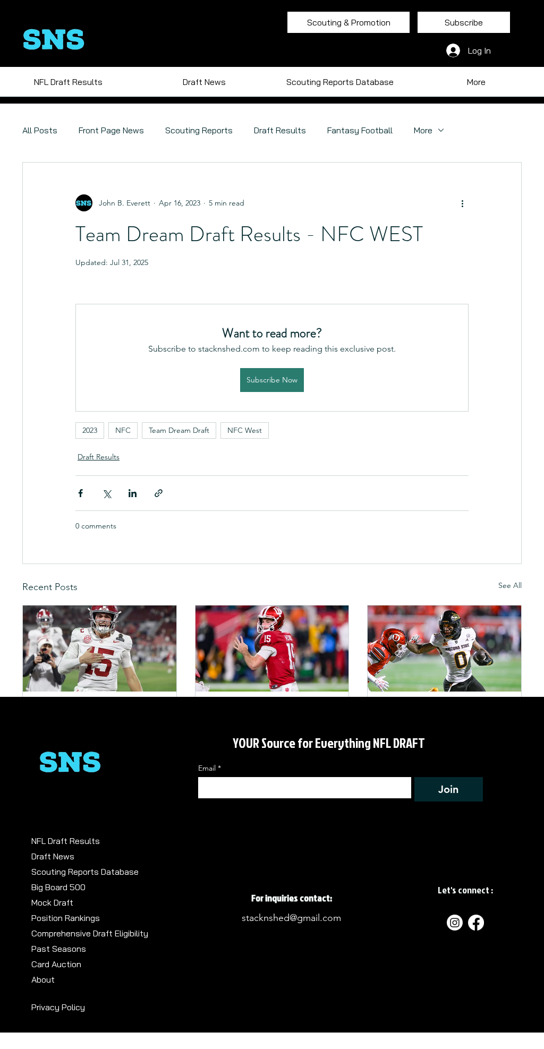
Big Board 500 (58, 887)
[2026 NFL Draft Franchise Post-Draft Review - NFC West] (99, 648)
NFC (123, 430)
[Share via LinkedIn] (133, 493)
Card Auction (56, 964)
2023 (89, 430)
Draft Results (280, 130)
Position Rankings (65, 917)
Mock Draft (52, 902)
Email (209, 768)
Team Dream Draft (179, 430)
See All (510, 585)
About (43, 979)
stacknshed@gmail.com (291, 918)
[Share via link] (159, 493)
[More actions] (462, 203)
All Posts (39, 130)
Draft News (52, 856)
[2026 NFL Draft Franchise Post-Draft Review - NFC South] (444, 648)
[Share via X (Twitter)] (106, 493)
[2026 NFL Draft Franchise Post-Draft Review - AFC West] (272, 648)
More (423, 130)
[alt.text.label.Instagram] (455, 923)
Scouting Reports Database (85, 871)
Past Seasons (58, 948)
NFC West (244, 430)
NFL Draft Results (65, 840)
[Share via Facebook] (80, 493)
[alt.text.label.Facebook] (476, 923)
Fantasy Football (360, 130)
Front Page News (111, 130)
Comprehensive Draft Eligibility (89, 933)
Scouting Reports (199, 130)
